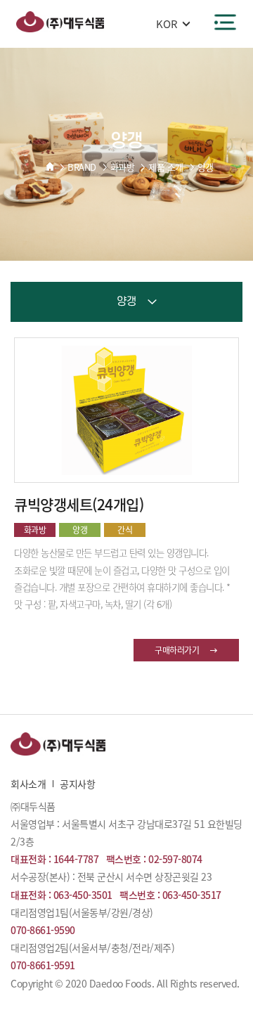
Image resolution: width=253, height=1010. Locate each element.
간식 (124, 530)
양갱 (205, 167)
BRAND (81, 167)
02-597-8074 (175, 859)
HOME (49, 166)
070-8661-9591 (43, 965)
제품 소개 (165, 167)
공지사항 (77, 784)
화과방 (122, 167)
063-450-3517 (191, 895)
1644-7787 (76, 859)
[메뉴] (225, 22)
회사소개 (28, 784)
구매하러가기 (177, 650)
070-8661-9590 (43, 930)
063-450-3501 (82, 895)
